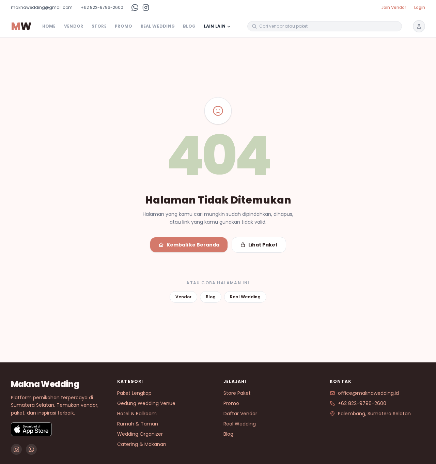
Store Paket (237, 393)
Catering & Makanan (141, 444)
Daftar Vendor (240, 413)
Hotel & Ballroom (137, 413)
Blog (189, 26)
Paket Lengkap (134, 393)
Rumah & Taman (137, 423)
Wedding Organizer (140, 434)
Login (419, 7)
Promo (124, 26)
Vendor (73, 26)
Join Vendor (394, 7)
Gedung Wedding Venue (146, 403)
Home (49, 26)
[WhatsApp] (134, 7)
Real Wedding (158, 26)
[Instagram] (145, 7)
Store (99, 26)
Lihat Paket (263, 244)
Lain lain (214, 26)
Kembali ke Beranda (193, 244)
